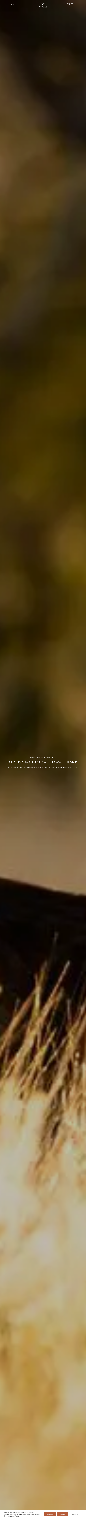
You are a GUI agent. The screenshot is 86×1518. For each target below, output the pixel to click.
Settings (75, 1514)
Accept (50, 1514)
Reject (62, 1514)
